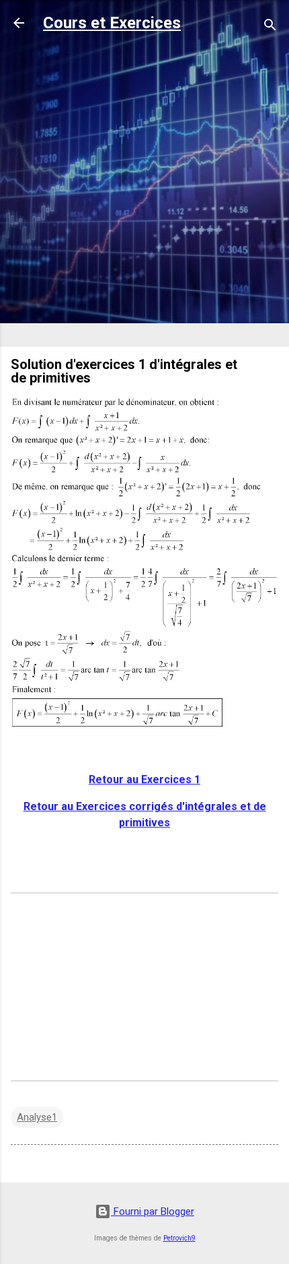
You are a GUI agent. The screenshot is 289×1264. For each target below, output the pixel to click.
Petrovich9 (179, 1238)
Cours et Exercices (112, 22)
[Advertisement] (144, 191)
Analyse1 (37, 1117)
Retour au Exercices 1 (144, 779)
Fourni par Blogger (152, 1211)
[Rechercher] (270, 27)
